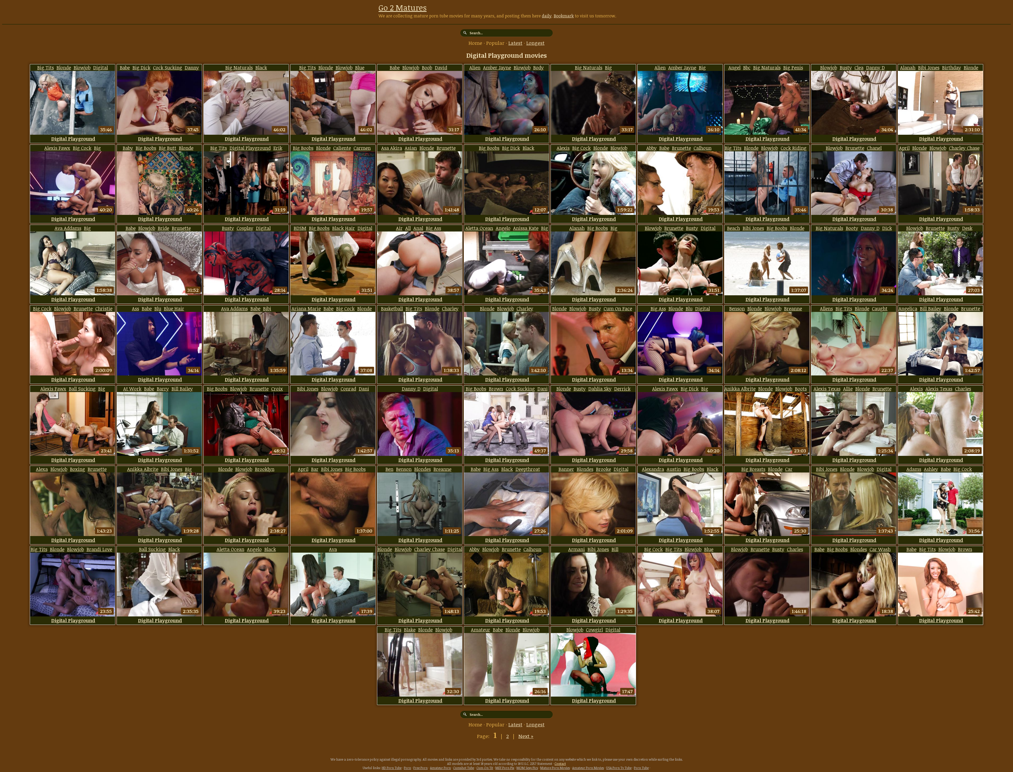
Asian (411, 148)
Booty (852, 228)
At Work (132, 388)
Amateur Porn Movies (588, 768)
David (441, 67)
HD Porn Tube (392, 768)
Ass (135, 308)
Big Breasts (753, 469)
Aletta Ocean (479, 228)
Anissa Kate (525, 228)
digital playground (73, 139)
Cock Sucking (167, 67)
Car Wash (880, 549)
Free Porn (420, 768)
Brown (496, 388)
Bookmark (564, 16)
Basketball (392, 308)
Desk (967, 228)
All (408, 228)
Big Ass (433, 228)
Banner (566, 469)
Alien (474, 67)
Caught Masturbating (862, 311)
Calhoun (702, 148)
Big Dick (141, 67)
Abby (651, 148)
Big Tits (45, 67)
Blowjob (82, 67)
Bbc (747, 67)
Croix (277, 388)
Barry (163, 388)
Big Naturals (239, 67)
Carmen (362, 148)
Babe (125, 67)
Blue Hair (174, 308)
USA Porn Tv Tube (619, 768)
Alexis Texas (827, 388)
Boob (427, 67)
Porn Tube (641, 768)
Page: (484, 736)
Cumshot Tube (463, 768)
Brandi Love (99, 549)
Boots (801, 388)
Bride (163, 228)
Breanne (793, 308)
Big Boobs (146, 148)
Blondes (422, 469)
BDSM (300, 228)
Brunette (446, 148)
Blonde (63, 67)
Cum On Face (618, 308)
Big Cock (82, 148)
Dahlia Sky (599, 388)
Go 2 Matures (403, 7)
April (904, 148)
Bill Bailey (930, 308)
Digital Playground (83, 70)
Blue (359, 67)
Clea (858, 67)
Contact (560, 763)
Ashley (931, 469)
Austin (674, 469)
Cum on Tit (484, 768)
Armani (576, 549)
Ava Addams (68, 228)
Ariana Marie (306, 308)
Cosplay (245, 228)
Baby (128, 148)
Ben (389, 469)
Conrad (348, 388)
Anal (418, 228)
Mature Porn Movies (555, 768)
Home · (477, 43)
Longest (535, 43)
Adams (913, 469)
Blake (409, 629)
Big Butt (167, 148)
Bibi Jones (928, 67)
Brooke (603, 469)
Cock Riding (793, 148)
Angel (734, 67)
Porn (407, 768)
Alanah (907, 67)
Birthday (951, 67)
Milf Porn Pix (504, 768)
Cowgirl (594, 629)
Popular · (497, 43)
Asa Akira (391, 148)
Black (507, 469)
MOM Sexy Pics (527, 768)
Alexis (563, 148)
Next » (525, 736)
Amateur (480, 629)
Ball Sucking (82, 388)
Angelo (503, 228)
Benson (737, 308)
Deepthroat (527, 469)
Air (399, 228)
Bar (314, 469)
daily (547, 16)
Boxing (77, 469)
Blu (157, 308)
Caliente (342, 148)
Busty (846, 67)
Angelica (908, 308)
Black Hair (343, 228)
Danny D (875, 67)
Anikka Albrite (740, 388)
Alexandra (653, 469)
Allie (848, 388)
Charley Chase (964, 148)
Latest (515, 43)
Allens (826, 308)
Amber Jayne (497, 67)
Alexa (42, 469)
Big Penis (793, 67)
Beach (733, 228)
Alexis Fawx (57, 148)
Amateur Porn (440, 768)
